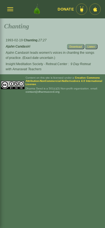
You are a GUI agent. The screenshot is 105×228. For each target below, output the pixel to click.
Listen (91, 46)
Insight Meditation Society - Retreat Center (36, 64)
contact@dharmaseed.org (43, 91)
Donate (66, 9)
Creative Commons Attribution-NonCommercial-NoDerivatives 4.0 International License (64, 81)
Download (75, 46)
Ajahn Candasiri (18, 46)
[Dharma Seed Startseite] (37, 9)
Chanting (31, 40)
